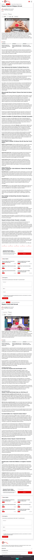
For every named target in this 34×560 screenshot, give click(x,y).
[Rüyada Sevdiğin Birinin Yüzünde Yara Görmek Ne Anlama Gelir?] (6, 45)
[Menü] (2, 1)
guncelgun (6, 307)
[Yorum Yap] (8, 17)
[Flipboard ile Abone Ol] (10, 14)
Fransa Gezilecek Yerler (6, 391)
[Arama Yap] (31, 1)
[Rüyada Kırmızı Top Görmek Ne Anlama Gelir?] (25, 267)
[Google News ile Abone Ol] (5, 14)
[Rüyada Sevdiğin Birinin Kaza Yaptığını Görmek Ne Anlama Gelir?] (17, 45)
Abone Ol (24, 253)
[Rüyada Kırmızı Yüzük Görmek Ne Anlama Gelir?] (27, 45)
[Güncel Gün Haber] (7, 1)
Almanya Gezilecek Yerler (6, 167)
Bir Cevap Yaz (5, 277)
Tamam (17, 558)
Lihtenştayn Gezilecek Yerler (6, 367)
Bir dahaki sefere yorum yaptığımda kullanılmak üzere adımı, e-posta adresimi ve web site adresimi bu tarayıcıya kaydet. (17, 296)
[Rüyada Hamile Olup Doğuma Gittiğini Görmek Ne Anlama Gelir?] (25, 272)
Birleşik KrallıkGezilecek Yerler (7, 140)
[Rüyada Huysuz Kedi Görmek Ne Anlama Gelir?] (9, 272)
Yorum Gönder (5, 298)
